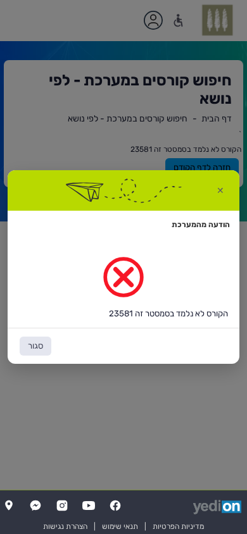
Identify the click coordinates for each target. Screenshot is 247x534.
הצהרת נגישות (65, 526)
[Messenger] (35, 505)
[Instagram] (62, 505)
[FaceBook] (115, 505)
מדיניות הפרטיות (178, 526)
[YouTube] (88, 505)
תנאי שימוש (120, 526)
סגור (35, 346)
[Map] (9, 505)
